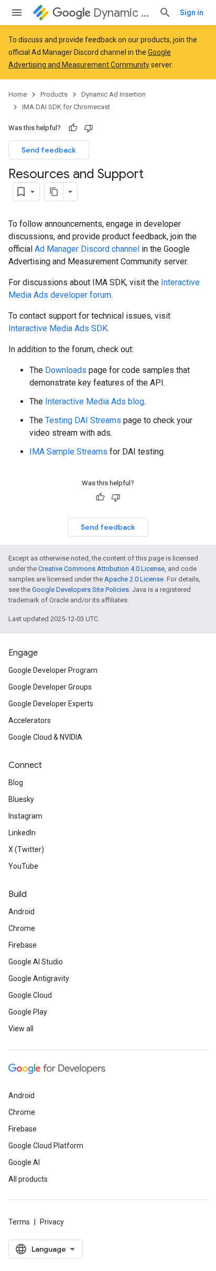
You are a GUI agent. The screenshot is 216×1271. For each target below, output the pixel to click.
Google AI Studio (35, 962)
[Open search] (165, 12)
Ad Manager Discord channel (87, 249)
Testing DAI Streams (83, 420)
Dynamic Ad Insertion (121, 13)
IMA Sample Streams (68, 452)
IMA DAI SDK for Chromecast (66, 107)
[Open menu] (16, 12)
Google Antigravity (38, 978)
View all (21, 1028)
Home (17, 94)
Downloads (66, 370)
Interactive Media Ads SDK (57, 328)
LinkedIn (22, 833)
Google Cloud (30, 995)
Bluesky (21, 799)
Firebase (22, 945)
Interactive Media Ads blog (94, 401)
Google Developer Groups (50, 687)
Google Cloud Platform (45, 1145)
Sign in (191, 12)
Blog (15, 782)
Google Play (27, 1012)
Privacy (52, 1222)
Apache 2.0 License (134, 579)
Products (54, 94)
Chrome (21, 928)
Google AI (24, 1162)
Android (21, 911)
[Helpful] (73, 128)
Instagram (25, 816)
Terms (19, 1222)
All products (28, 1179)
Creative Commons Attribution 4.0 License (101, 569)
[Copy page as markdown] (54, 192)
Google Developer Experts (50, 703)
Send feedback (48, 150)
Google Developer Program (53, 670)
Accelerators (29, 720)
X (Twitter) (26, 849)
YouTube (23, 866)
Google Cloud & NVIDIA (45, 737)
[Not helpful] (88, 128)
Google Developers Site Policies (80, 589)
